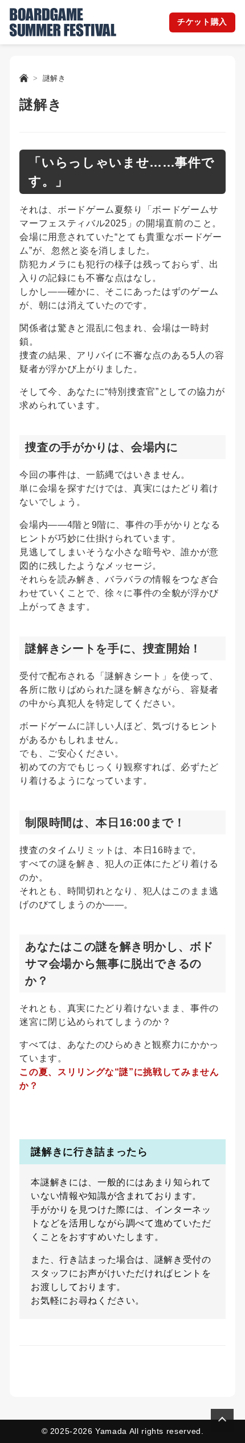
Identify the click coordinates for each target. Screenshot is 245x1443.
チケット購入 (202, 21)
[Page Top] (222, 1420)
